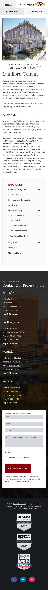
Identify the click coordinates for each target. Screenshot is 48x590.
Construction (16, 220)
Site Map (19, 506)
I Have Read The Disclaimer (19, 457)
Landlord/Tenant (19, 225)
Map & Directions (10, 314)
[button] (46, 574)
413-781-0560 (15, 306)
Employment (14, 205)
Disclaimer (9, 452)
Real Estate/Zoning (18, 231)
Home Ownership (16, 215)
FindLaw (34, 508)
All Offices (13, 11)
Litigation (12, 242)
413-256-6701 (15, 395)
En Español (37, 11)
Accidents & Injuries (17, 189)
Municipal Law (14, 253)
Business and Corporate (19, 200)
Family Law (13, 248)
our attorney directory (22, 479)
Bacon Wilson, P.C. (19, 504)
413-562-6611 (15, 365)
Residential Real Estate (20, 236)
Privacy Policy (29, 506)
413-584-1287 (15, 336)
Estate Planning (15, 210)
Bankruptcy (13, 195)
